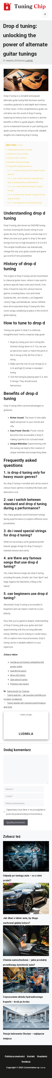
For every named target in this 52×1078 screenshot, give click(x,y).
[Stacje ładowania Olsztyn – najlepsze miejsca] (26, 1017)
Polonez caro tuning (19, 684)
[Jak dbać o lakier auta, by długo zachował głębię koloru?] (26, 899)
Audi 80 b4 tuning (18, 671)
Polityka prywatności (15, 1056)
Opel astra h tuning (18, 679)
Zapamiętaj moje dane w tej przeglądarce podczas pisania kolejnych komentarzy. (25, 811)
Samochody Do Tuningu (18, 691)
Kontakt (31, 1056)
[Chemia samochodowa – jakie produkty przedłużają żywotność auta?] (26, 941)
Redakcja (26, 1061)
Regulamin (42, 1056)
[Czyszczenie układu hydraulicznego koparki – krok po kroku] (26, 980)
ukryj (20, 145)
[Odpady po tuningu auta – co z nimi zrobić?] (26, 857)
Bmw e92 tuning (17, 675)
